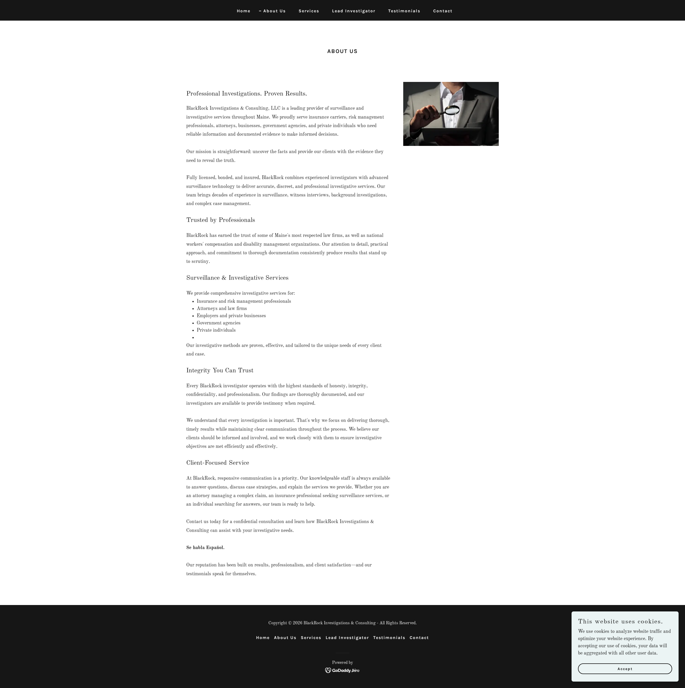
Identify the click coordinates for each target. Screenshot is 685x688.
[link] (342, 670)
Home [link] (243, 10)
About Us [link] (274, 10)
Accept (625, 669)
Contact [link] (442, 10)
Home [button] (263, 637)
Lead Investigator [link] (353, 10)
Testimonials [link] (404, 10)
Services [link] (309, 10)
